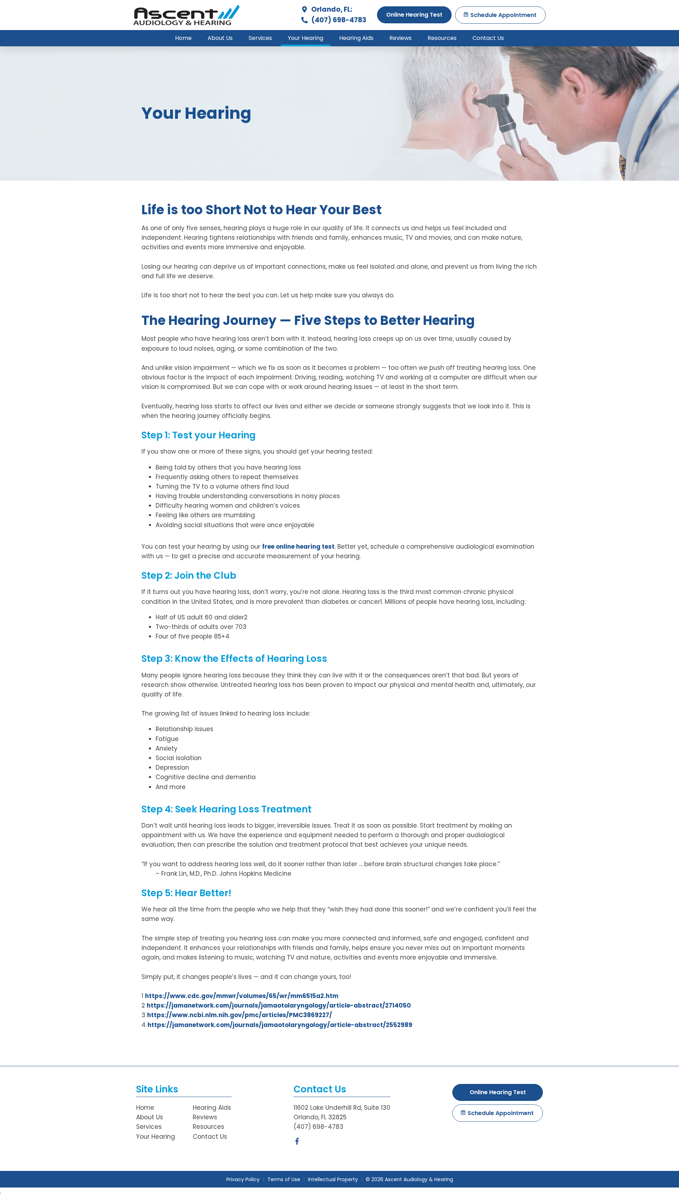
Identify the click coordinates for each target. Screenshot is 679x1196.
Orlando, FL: (331, 9)
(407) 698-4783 (338, 20)
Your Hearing (305, 38)
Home (183, 38)
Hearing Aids (356, 38)
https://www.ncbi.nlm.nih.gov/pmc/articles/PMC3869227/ (239, 1015)
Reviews (400, 38)
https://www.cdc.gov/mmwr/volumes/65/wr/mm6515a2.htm (241, 996)
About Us (220, 38)
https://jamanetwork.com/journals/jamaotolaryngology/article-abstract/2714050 (279, 1005)
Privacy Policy (243, 1179)
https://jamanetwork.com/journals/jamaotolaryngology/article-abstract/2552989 (279, 1025)
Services (260, 38)
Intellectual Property (333, 1179)
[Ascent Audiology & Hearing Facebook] (297, 1142)
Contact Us (488, 38)
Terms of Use (283, 1179)
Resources (442, 38)
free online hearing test (298, 546)
